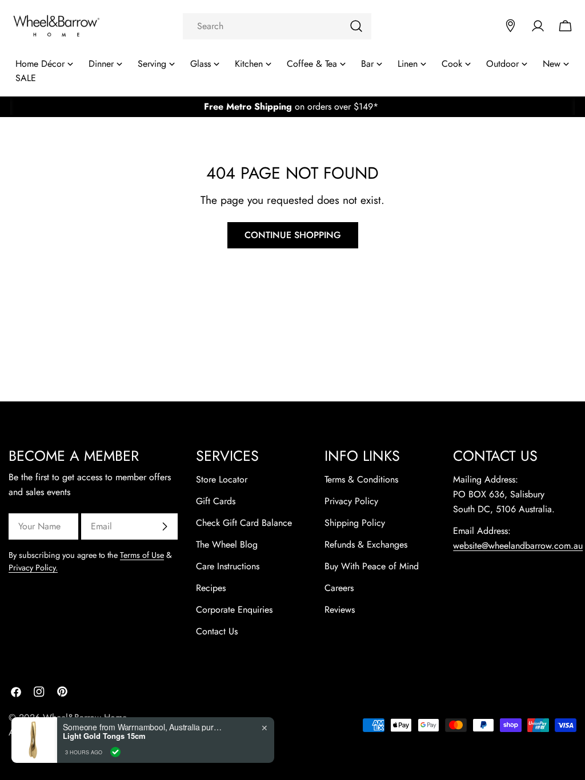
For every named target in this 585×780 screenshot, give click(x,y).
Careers (339, 587)
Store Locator (221, 479)
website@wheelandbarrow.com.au (518, 545)
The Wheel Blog (227, 544)
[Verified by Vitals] (115, 752)
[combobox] (277, 26)
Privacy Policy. (33, 567)
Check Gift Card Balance (244, 522)
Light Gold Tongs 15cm (104, 736)
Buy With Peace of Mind (371, 566)
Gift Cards (215, 501)
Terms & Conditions (361, 479)
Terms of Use (142, 555)
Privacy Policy (351, 501)
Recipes (211, 587)
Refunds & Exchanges (365, 544)
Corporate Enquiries (234, 609)
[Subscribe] (164, 526)
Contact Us (217, 631)
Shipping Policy (354, 522)
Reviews (339, 609)
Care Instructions (227, 566)
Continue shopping (293, 235)
